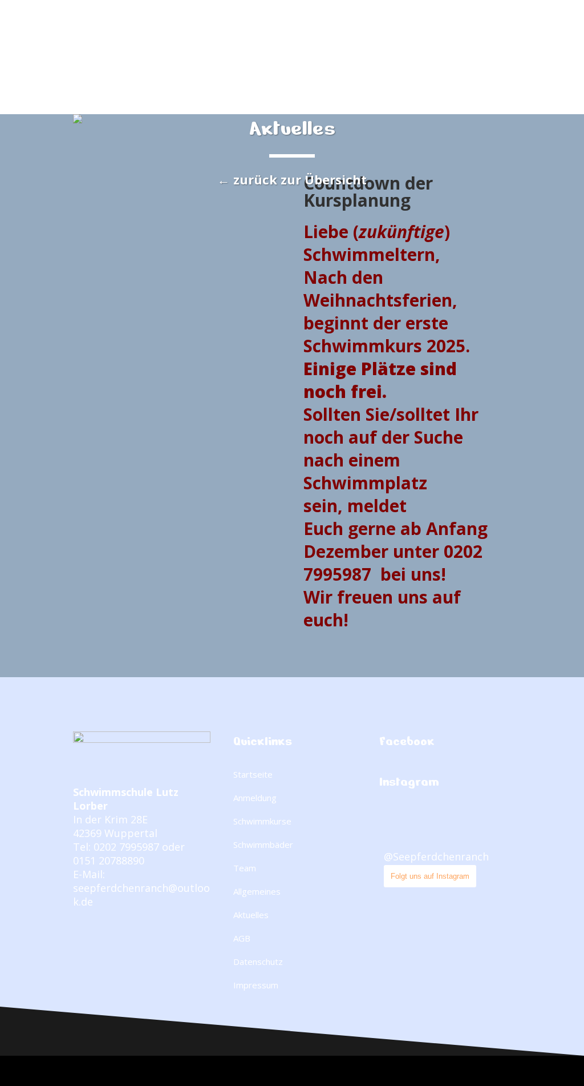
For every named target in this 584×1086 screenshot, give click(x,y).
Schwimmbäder (263, 844)
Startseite (253, 774)
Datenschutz (258, 961)
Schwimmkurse (262, 821)
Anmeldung (255, 797)
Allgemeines (257, 891)
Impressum (255, 985)
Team (244, 868)
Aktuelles (251, 914)
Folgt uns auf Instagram (430, 876)
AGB (241, 938)
